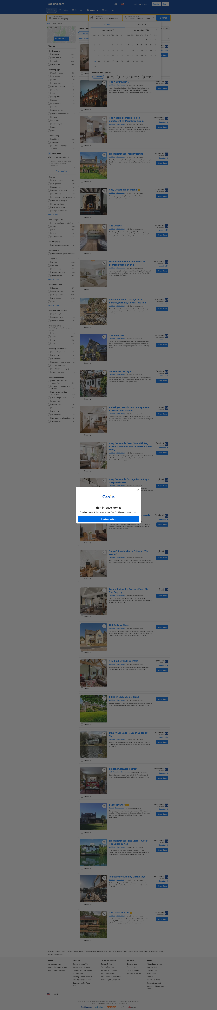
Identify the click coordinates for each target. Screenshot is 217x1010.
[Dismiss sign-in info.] (138, 490)
